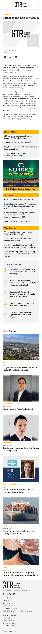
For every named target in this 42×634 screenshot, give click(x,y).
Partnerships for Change (10, 608)
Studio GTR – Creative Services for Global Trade (17, 611)
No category (7, 15)
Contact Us (6, 600)
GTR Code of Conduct (9, 623)
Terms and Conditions (9, 615)
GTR (5, 52)
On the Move (8, 404)
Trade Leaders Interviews (12, 484)
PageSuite (13, 631)
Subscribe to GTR (8, 603)
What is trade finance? (9, 606)
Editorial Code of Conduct (10, 626)
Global (5, 526)
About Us (5, 598)
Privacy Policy (7, 618)
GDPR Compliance (8, 620)
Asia (4, 362)
